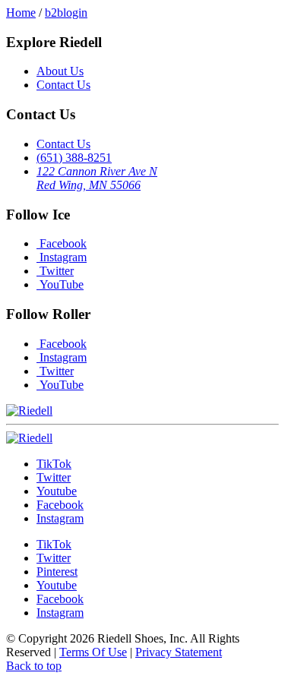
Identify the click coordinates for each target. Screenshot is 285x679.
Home (21, 12)
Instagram (61, 257)
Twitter (55, 270)
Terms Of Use (93, 652)
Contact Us (63, 84)
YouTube (60, 284)
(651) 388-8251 (74, 157)
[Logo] (29, 437)
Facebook (61, 243)
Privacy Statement (178, 652)
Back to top (34, 665)
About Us (60, 71)
